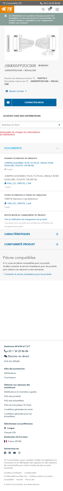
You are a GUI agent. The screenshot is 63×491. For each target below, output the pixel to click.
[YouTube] (14, 453)
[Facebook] (5, 453)
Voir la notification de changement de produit (25, 219)
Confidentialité (30, 473)
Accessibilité (9, 479)
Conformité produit (19, 244)
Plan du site (29, 479)
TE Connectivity (7, 9)
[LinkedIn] (10, 453)
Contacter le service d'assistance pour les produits (28, 274)
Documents (13, 148)
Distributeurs (10, 373)
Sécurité (19, 479)
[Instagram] (19, 453)
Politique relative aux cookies (41, 476)
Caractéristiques (17, 234)
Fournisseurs (10, 377)
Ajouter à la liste (16, 91)
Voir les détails (12, 361)
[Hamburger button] (57, 9)
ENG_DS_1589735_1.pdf (19, 203)
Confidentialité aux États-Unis (15, 476)
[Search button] (43, 9)
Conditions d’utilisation (13, 473)
